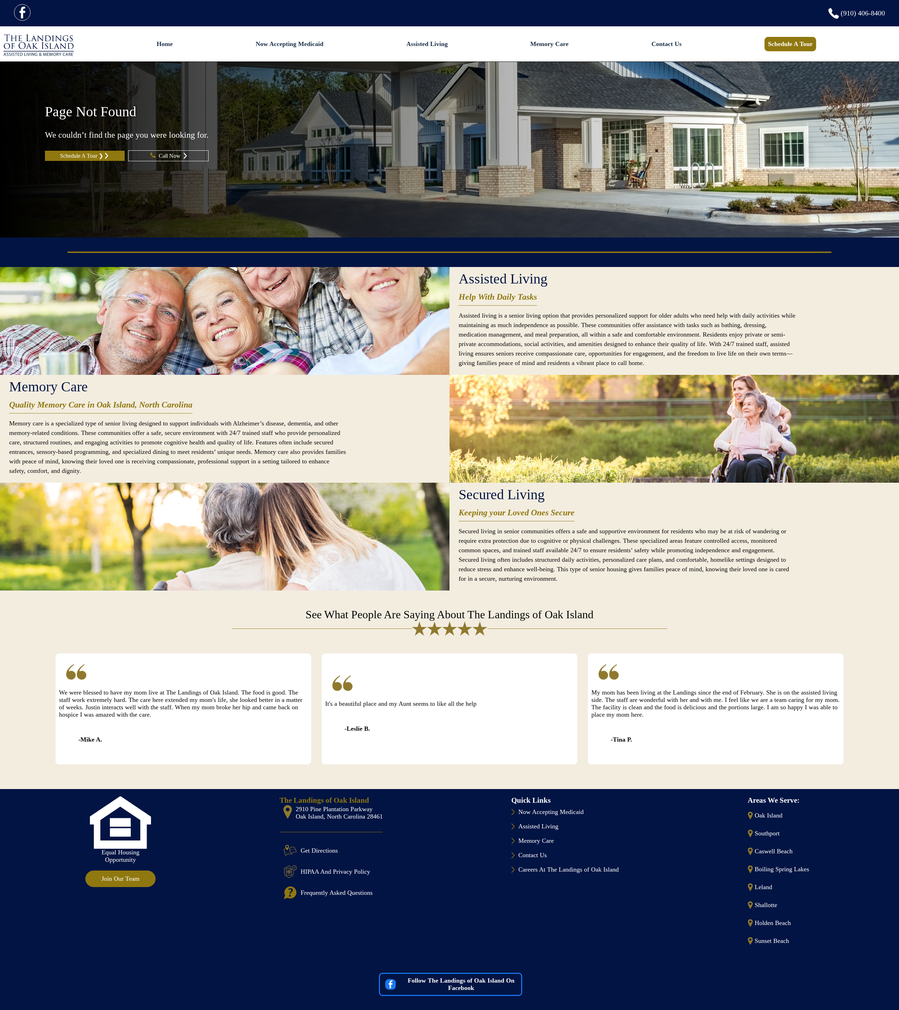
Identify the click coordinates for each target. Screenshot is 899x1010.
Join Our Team (120, 878)
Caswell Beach (774, 851)
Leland (763, 887)
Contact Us (666, 43)
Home (165, 43)
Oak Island (768, 815)
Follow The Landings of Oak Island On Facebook (461, 984)
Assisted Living (427, 43)
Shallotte (766, 904)
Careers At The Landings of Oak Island (568, 869)
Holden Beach (773, 922)
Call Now (170, 156)
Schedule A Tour (790, 43)
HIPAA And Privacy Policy (335, 871)
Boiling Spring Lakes (782, 869)
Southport (767, 833)
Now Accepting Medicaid (289, 43)
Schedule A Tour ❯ (81, 156)
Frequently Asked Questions (337, 892)
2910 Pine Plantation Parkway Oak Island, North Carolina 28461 (339, 813)
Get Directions (319, 850)
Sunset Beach (772, 940)
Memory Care (549, 43)
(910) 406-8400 (863, 13)
